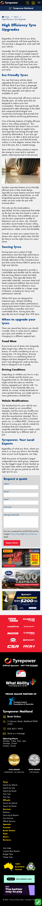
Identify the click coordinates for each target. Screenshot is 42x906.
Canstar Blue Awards (11, 851)
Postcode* (8, 507)
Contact (6, 827)
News (6, 836)
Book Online (9, 830)
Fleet (5, 833)
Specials (7, 824)
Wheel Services (9, 821)
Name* (7, 484)
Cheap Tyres (8, 857)
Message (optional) (11, 515)
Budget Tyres (8, 854)
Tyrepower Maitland (23, 8)
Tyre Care (7, 794)
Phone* (6, 491)
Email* (6, 499)
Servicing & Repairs (11, 815)
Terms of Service (30, 534)
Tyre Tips (6, 797)
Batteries (6, 812)
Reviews (7, 840)
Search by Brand (9, 791)
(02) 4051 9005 (15, 728)
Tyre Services (8, 818)
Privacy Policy (15, 534)
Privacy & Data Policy (17, 900)
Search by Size (9, 788)
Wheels (6, 800)
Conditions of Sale (31, 900)
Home (6, 17)
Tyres (5, 782)
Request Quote (12, 543)
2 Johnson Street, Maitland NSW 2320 (22, 722)
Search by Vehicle (10, 785)
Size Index (7, 848)
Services (7, 809)
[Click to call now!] (27, 3)
